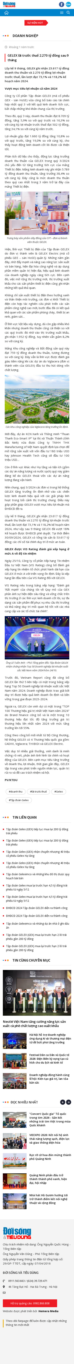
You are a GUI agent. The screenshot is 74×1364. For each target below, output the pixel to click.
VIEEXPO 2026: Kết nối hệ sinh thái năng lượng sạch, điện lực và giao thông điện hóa (49, 1138)
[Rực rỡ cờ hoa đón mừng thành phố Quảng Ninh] (15, 1161)
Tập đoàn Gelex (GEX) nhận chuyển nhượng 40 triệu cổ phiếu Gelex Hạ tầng (38, 853)
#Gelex (58, 791)
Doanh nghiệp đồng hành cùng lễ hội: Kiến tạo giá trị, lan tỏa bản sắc (49, 1078)
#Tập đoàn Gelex (19, 800)
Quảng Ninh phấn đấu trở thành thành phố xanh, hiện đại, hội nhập (48, 1179)
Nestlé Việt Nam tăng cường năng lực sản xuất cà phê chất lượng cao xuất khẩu (34, 1024)
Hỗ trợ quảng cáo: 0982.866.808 (30, 1303)
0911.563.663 (16, 1281)
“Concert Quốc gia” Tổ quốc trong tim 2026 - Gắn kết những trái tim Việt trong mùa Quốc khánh (50, 1119)
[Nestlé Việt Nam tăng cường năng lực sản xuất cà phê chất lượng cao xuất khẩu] (37, 993)
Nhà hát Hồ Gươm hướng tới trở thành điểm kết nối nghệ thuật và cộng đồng (48, 1199)
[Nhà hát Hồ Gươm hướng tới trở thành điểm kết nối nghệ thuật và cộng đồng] (15, 1201)
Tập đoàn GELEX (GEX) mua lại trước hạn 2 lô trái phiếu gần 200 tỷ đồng (36, 937)
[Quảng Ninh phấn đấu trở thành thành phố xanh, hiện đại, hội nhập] (15, 1181)
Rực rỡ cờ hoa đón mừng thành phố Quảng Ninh (50, 1157)
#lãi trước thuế (38, 791)
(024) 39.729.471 (37, 1281)
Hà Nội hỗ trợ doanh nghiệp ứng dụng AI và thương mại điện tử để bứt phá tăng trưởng (50, 1038)
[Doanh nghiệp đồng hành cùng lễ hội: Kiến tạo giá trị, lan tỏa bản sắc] (15, 1081)
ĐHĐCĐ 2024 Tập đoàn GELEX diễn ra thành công (36, 908)
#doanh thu (15, 791)
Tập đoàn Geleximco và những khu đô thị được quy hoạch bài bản (37, 876)
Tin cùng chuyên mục (31, 960)
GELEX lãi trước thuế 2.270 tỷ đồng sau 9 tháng (38, 57)
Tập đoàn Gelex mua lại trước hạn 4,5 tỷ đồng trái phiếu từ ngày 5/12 (36, 887)
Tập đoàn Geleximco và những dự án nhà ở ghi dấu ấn (37, 925)
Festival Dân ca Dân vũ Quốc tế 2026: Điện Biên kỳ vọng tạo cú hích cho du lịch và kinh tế (49, 1058)
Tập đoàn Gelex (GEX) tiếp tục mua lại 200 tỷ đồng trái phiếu (37, 831)
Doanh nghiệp (25, 36)
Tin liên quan (25, 817)
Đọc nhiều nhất (24, 1102)
